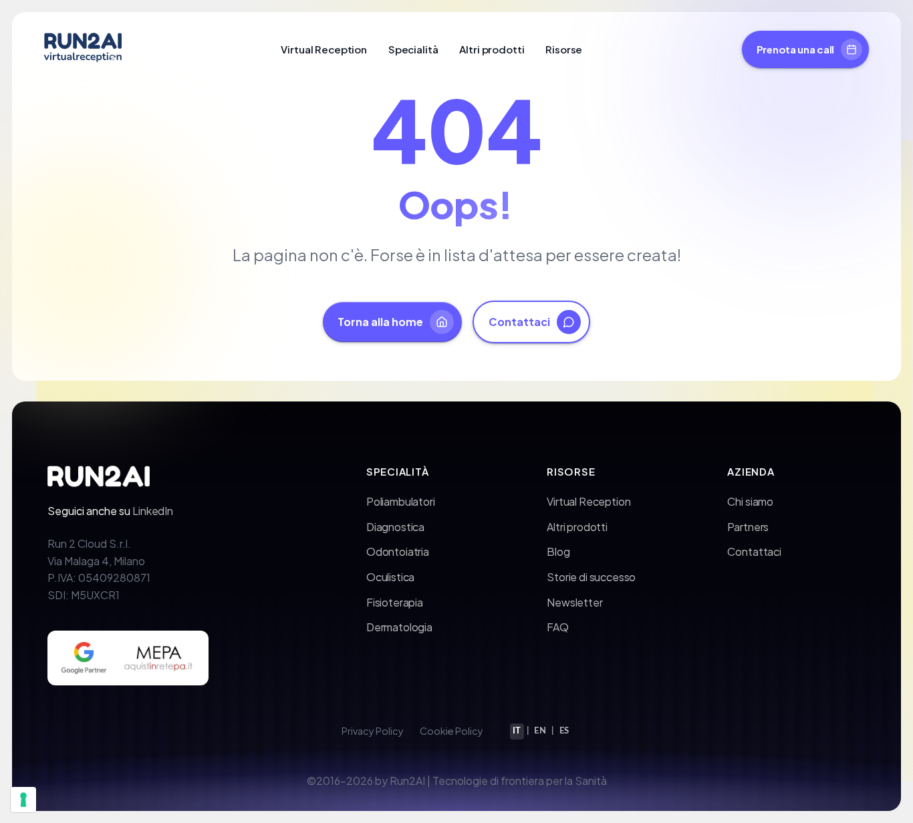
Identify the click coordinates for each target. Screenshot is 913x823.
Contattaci (754, 551)
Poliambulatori (400, 501)
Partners (748, 527)
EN (540, 731)
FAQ (558, 627)
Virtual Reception (323, 49)
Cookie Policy (451, 731)
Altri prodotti (491, 49)
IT (517, 731)
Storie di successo (591, 577)
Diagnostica (395, 527)
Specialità (413, 49)
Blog (558, 551)
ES (564, 731)
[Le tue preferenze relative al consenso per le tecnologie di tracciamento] (23, 799)
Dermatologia (399, 627)
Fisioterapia (394, 602)
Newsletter (574, 602)
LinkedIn (152, 511)
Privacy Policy (373, 731)
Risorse (563, 49)
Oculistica (390, 577)
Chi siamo (750, 501)
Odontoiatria (397, 551)
